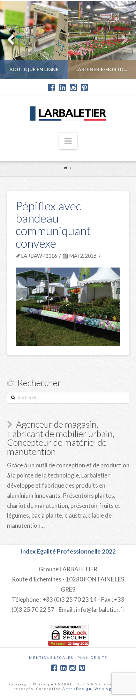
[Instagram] (73, 87)
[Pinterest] (84, 87)
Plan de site (92, 657)
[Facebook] (51, 87)
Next (121, 40)
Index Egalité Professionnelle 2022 (68, 551)
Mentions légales (51, 657)
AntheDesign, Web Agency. (92, 688)
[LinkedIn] (62, 87)
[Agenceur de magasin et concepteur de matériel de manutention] (68, 111)
